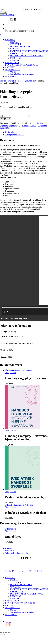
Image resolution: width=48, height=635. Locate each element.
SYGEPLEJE (16, 582)
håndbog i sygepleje (38, 125)
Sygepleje (12, 81)
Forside (3, 81)
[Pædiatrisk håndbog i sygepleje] (22, 489)
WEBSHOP (10, 578)
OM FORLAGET (12, 608)
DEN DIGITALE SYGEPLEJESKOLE (26, 594)
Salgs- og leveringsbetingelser (17, 553)
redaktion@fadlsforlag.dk (32, 571)
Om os (13, 610)
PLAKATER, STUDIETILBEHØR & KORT (29, 589)
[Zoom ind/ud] (1, 632)
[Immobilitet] (10, 529)
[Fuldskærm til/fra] (4, 632)
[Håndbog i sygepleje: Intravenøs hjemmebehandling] (22, 428)
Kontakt (8, 548)
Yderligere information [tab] (14, 134)
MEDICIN (14, 580)
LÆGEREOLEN (17, 591)
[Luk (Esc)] (9, 632)
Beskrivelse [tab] (9, 132)
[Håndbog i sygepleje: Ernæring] (18, 370)
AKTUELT (10, 605)
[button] (0, 629)
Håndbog (25, 125)
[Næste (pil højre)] (4, 634)
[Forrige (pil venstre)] (1, 634)
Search (3, 12)
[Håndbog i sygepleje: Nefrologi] (19, 505)
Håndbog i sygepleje (26, 81)
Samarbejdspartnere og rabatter (22, 612)
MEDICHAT (15, 596)
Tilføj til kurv (5, 119)
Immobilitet (4, 128)
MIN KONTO (11, 614)
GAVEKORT (16, 587)
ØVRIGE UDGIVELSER (21, 584)
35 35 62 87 (9, 571)
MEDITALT (15, 598)
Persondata (9, 551)
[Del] (6, 632)
